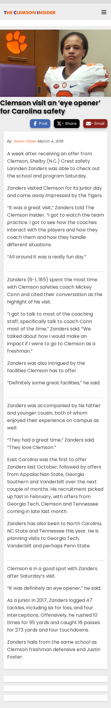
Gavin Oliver (25, 141)
